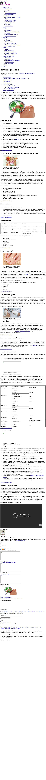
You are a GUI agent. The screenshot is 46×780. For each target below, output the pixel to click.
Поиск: (2, 623)
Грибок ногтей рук (4, 574)
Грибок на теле (6, 7)
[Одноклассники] (3, 549)
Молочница (5, 37)
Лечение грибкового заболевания (11, 85)
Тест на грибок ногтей (5, 621)
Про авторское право (31, 627)
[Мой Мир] (4, 549)
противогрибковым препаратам (22, 331)
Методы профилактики (8, 90)
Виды (6, 11)
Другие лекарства (9, 63)
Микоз (4, 66)
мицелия (17, 139)
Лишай (4, 27)
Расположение (8, 8)
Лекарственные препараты (12, 87)
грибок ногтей (36, 345)
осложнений (25, 274)
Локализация (8, 30)
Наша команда (7, 627)
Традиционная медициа (10, 52)
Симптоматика (6, 81)
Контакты (18, 628)
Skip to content (3, 1)
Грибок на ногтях (4, 585)
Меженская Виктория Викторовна (26, 73)
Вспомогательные (9, 26)
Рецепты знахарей (10, 88)
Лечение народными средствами (12, 17)
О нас (1, 627)
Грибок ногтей (6, 16)
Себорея (5, 65)
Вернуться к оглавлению (6, 150)
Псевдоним (3, 615)
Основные (7, 24)
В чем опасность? (7, 82)
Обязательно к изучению (10, 36)
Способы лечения (9, 41)
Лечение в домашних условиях (12, 31)
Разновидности (7, 77)
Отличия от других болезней (11, 34)
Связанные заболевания (10, 43)
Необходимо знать (9, 14)
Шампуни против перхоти (11, 53)
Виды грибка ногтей (18, 599)
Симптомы (7, 40)
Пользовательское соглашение (18, 627)
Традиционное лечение (10, 20)
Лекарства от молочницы (8, 56)
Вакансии (13, 628)
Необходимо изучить (10, 46)
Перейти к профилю (20, 540)
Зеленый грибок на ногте (6, 597)
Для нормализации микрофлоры (12, 60)
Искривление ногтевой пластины (7, 562)
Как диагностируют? (8, 84)
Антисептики (8, 57)
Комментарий (3, 609)
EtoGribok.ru (3, 599)
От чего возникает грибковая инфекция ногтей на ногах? (16, 78)
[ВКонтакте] (1, 549)
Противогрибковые (9, 62)
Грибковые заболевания (10, 13)
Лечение (7, 10)
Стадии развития (7, 80)
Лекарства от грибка (7, 23)
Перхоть (5, 47)
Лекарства (7, 33)
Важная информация (10, 21)
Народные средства (9, 50)
